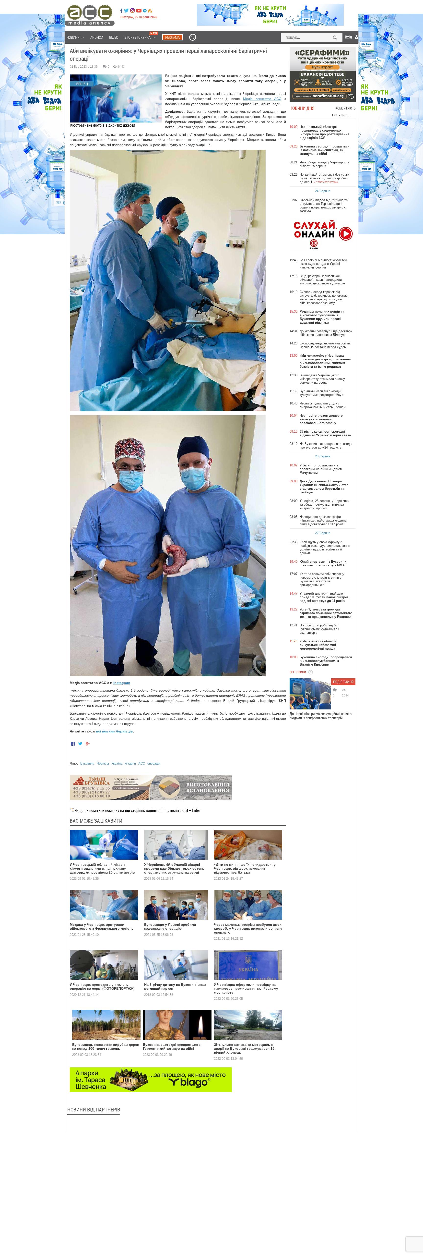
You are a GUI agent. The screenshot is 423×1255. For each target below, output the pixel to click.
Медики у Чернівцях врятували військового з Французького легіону (101, 926)
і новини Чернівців (116, 731)
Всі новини (298, 672)
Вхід (348, 37)
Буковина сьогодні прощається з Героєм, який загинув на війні (171, 1046)
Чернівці (103, 763)
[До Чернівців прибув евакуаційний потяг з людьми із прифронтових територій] (310, 693)
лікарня (130, 763)
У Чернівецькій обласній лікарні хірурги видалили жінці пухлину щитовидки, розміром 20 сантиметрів (102, 868)
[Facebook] (121, 10)
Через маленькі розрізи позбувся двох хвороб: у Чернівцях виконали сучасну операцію (248, 928)
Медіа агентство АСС (262, 99)
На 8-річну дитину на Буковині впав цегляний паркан (175, 986)
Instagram (121, 683)
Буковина (87, 763)
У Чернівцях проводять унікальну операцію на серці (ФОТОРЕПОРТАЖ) (102, 986)
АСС (141, 763)
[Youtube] (138, 10)
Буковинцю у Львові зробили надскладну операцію (170, 926)
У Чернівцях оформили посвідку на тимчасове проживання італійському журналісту (246, 988)
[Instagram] (133, 10)
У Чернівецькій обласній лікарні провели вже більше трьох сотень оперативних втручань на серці (174, 868)
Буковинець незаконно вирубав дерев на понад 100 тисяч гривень (105, 1046)
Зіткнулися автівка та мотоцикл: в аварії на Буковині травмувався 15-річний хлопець (245, 1048)
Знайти (335, 38)
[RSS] (150, 10)
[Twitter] (126, 10)
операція (153, 763)
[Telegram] (145, 10)
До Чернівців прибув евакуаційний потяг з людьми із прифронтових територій (321, 716)
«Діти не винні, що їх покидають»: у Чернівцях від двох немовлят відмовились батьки (245, 868)
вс (98, 731)
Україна (116, 763)
